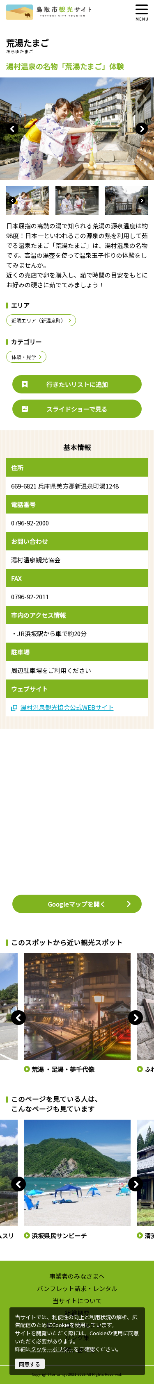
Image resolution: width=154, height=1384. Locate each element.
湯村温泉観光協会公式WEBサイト (67, 707)
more (30, 956)
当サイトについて (77, 1300)
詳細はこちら (38, 1123)
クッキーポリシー (52, 1349)
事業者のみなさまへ (77, 1276)
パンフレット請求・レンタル (77, 1288)
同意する (29, 1364)
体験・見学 (23, 356)
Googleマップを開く (77, 904)
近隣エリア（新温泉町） (38, 320)
